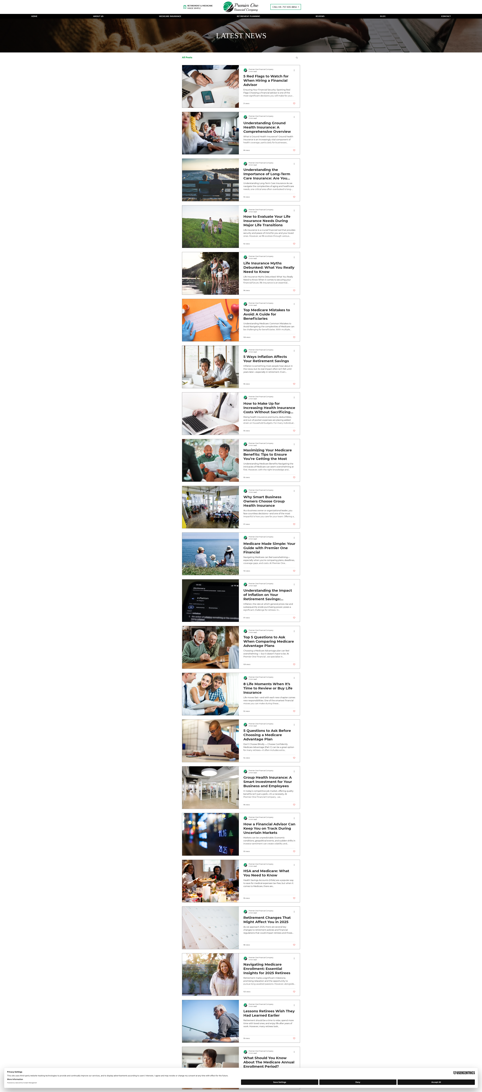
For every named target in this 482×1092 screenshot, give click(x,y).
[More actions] (294, 70)
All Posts (187, 57)
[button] (98, 16)
